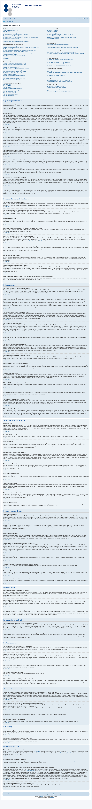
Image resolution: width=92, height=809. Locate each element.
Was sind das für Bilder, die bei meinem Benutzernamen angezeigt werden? (19, 52)
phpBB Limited (30, 240)
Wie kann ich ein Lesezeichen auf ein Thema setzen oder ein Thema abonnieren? (64, 72)
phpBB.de (41, 240)
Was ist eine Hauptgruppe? (53, 38)
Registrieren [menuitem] (79, 18)
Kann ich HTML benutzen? (9, 85)
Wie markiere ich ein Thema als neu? (11, 79)
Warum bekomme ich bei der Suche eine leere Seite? (58, 62)
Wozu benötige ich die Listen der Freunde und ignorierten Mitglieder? (62, 52)
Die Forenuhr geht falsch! (8, 48)
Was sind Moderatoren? (52, 31)
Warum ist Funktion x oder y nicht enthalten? (56, 87)
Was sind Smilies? (7, 87)
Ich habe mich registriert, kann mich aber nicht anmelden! (15, 34)
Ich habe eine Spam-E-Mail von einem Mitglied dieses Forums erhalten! (62, 47)
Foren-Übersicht (9, 794)
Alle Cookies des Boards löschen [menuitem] (68, 794)
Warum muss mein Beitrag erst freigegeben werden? (14, 78)
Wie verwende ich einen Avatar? (10, 54)
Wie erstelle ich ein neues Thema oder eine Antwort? (14, 63)
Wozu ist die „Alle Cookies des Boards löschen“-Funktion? (16, 41)
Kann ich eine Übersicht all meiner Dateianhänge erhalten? (59, 81)
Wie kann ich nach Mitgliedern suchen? (55, 63)
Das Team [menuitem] (56, 794)
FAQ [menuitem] (14, 18)
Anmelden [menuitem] (86, 18)
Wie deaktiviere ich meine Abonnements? (56, 75)
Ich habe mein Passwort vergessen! (11, 38)
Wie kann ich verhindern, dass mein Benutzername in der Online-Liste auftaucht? (21, 47)
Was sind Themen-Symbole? (9, 95)
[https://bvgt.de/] (13, 9)
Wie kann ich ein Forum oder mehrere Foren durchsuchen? (60, 59)
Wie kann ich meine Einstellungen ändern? (12, 46)
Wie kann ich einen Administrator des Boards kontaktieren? (59, 91)
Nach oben (7, 110)
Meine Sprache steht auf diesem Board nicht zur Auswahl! (15, 51)
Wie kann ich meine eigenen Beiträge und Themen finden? (59, 65)
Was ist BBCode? (7, 84)
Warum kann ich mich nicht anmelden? (11, 35)
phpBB (41, 796)
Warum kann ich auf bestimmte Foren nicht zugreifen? (15, 71)
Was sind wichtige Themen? (9, 92)
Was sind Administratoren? (52, 30)
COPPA (5, 139)
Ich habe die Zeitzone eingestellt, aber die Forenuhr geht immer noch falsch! (19, 50)
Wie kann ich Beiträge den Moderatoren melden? (14, 75)
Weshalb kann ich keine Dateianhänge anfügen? (13, 72)
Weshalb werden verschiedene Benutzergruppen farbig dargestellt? (61, 37)
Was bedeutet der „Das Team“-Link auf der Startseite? (58, 39)
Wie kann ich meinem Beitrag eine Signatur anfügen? (14, 65)
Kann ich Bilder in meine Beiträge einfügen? (12, 88)
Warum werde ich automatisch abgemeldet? (12, 39)
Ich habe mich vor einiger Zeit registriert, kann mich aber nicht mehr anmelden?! (20, 37)
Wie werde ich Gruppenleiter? (53, 35)
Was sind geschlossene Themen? (10, 94)
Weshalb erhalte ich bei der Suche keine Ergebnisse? (58, 61)
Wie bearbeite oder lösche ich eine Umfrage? (13, 70)
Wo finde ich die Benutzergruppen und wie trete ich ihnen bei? (60, 34)
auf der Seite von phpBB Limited (64, 753)
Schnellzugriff (8, 18)
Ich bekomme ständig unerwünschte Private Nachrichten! (59, 46)
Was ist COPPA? (7, 31)
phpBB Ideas (76, 761)
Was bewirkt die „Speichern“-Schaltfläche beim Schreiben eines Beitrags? (19, 76)
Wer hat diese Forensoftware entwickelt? (56, 86)
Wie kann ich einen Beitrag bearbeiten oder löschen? (14, 64)
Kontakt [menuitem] (50, 794)
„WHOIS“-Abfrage (31, 770)
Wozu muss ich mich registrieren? (10, 30)
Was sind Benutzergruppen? (53, 33)
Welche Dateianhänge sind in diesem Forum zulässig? (58, 80)
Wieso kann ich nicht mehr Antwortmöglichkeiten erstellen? (16, 68)
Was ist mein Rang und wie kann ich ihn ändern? (14, 55)
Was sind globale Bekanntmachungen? (11, 90)
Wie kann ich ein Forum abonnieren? (55, 74)
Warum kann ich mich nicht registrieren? (12, 33)
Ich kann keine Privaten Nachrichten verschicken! (58, 44)
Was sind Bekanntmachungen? (10, 91)
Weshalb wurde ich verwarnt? (9, 74)
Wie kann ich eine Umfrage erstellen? (11, 67)
